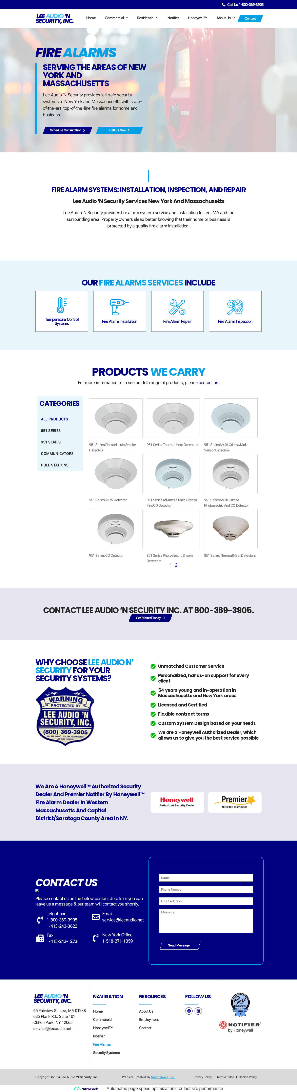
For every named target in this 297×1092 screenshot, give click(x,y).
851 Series (51, 430)
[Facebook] (189, 1011)
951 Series (51, 442)
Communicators (57, 453)
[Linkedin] (198, 1011)
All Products (54, 419)
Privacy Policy (203, 1077)
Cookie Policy (248, 1077)
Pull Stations (55, 465)
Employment (149, 1020)
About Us (224, 18)
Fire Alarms (102, 1044)
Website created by (148, 1077)
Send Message (179, 945)
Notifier (173, 18)
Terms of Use (225, 1077)
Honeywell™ (197, 18)
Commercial (114, 18)
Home (91, 18)
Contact (145, 1028)
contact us (208, 382)
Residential (145, 18)
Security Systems (106, 1053)
